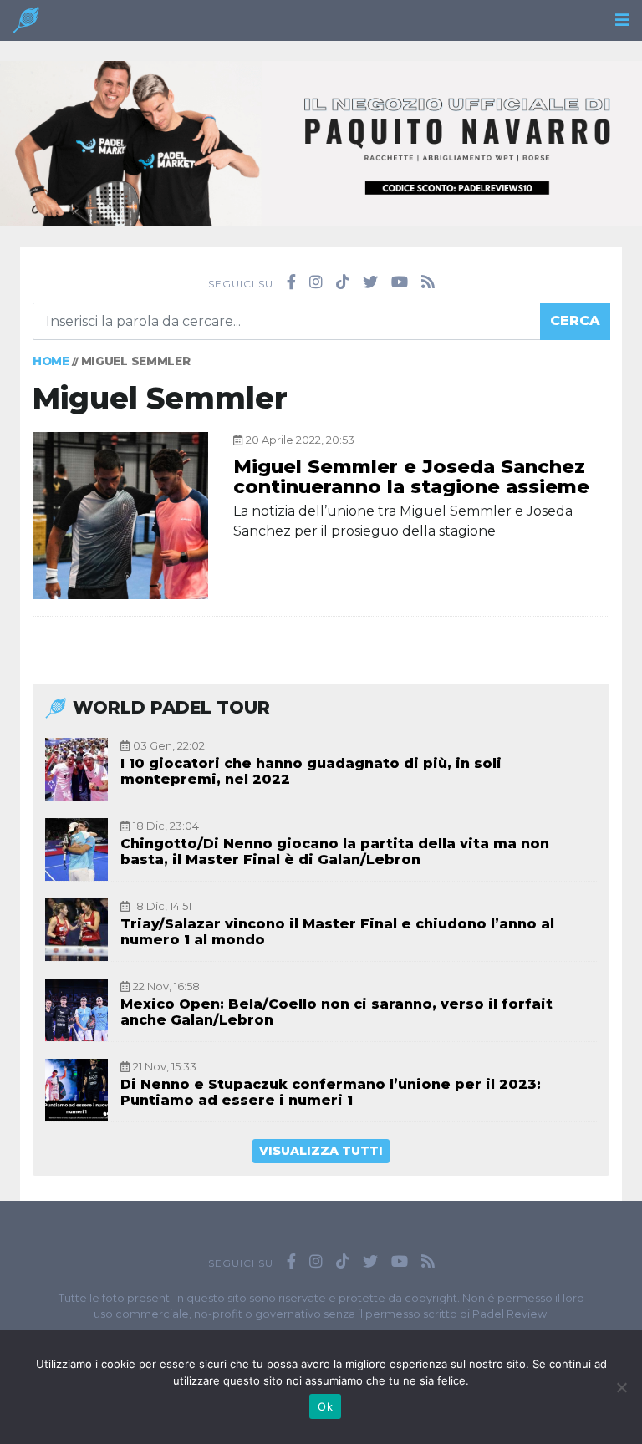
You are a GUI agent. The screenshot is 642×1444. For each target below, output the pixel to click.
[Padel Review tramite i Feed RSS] (428, 282)
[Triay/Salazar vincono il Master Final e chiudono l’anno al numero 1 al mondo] (76, 929)
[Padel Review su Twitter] (370, 282)
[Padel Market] (321, 142)
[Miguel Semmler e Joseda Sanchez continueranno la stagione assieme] (120, 515)
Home (51, 361)
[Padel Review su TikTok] (342, 282)
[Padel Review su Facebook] (291, 282)
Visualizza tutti (321, 1150)
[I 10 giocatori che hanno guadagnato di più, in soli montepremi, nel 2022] (76, 769)
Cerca (575, 320)
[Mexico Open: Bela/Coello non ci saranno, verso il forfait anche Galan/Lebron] (76, 1010)
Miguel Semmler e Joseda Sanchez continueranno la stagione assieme (411, 477)
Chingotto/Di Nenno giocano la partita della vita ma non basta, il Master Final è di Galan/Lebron (334, 851)
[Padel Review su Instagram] (316, 282)
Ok (325, 1406)
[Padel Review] (26, 25)
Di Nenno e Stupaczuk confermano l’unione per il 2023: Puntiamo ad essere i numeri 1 (330, 1092)
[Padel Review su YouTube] (399, 282)
